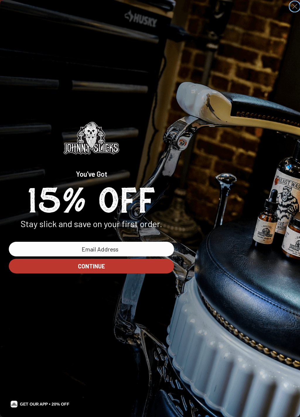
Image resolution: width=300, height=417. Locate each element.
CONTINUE (91, 266)
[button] (40, 404)
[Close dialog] (294, 6)
